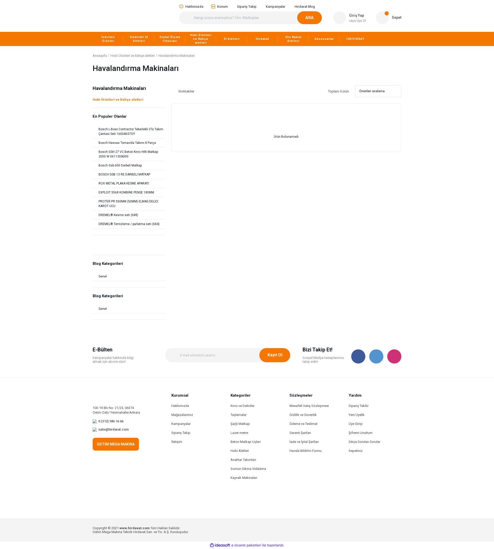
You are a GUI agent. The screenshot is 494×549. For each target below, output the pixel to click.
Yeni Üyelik (357, 415)
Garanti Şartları (300, 433)
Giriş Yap (356, 15)
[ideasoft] (220, 545)
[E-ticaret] (246, 545)
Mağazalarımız (182, 415)
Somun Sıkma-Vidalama (248, 469)
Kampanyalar (181, 424)
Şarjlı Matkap (240, 424)
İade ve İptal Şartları (304, 442)
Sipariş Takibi (358, 406)
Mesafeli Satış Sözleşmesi (309, 406)
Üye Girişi (356, 424)
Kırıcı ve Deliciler (242, 406)
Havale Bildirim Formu (305, 451)
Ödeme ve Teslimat (303, 424)
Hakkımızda (180, 406)
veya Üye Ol (357, 21)
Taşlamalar (238, 415)
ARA (309, 17)
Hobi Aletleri (240, 451)
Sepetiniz (356, 451)
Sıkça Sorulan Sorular (364, 442)
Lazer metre (239, 433)
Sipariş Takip (180, 433)
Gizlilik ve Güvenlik (303, 415)
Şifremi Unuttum (361, 433)
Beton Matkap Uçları (246, 442)
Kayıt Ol (275, 354)
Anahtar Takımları (243, 460)
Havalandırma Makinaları (176, 56)
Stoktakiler (186, 91)
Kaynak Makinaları (244, 478)
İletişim (176, 442)
